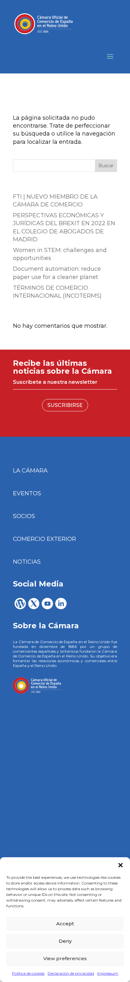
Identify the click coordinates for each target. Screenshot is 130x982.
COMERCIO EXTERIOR (44, 538)
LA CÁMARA (30, 470)
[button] (120, 865)
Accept (65, 924)
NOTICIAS (27, 561)
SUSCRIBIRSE (65, 405)
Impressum (107, 973)
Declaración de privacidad (71, 973)
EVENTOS (27, 493)
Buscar (106, 165)
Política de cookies (28, 973)
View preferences (65, 958)
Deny (65, 941)
